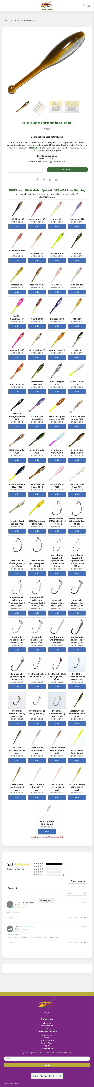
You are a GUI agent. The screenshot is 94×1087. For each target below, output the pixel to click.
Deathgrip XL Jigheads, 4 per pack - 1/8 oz (77, 640)
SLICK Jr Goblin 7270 (37, 451)
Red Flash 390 (17, 384)
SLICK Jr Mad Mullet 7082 (77, 451)
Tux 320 (77, 350)
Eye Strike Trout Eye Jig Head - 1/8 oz (37, 714)
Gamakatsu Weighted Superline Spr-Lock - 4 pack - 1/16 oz (57, 560)
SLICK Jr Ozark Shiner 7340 (37, 485)
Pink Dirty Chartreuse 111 (17, 317)
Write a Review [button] (79, 881)
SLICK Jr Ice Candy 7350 (57, 451)
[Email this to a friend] (56, 179)
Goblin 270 (77, 253)
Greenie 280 (17, 285)
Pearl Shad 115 (77, 285)
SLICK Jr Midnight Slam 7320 (17, 485)
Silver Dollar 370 (37, 350)
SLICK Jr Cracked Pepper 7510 (77, 418)
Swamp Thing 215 (57, 350)
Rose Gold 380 (17, 350)
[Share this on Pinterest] (50, 179)
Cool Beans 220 (77, 219)
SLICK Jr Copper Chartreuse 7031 (57, 418)
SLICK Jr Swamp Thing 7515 (37, 522)
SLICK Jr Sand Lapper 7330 (17, 522)
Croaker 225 (37, 253)
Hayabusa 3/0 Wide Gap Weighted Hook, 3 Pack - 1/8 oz (37, 601)
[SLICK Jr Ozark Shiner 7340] (47, 62)
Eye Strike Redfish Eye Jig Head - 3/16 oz (57, 677)
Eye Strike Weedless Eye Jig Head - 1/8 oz (57, 714)
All (11, 20)
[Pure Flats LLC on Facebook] (45, 1013)
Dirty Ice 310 (57, 253)
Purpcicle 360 (57, 319)
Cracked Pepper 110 (17, 252)
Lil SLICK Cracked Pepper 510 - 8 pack (56, 750)
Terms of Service (47, 1040)
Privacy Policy (47, 1043)
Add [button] (17, 226)
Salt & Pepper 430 (57, 383)
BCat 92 (57, 219)
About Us (47, 1023)
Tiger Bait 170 (37, 319)
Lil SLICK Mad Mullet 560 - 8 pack (17, 787)
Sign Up (47, 1065)
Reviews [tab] (11, 888)
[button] (82, 918)
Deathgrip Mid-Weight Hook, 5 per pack (57, 640)
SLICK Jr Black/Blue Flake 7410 (17, 416)
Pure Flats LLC (15, 1083)
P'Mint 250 (57, 285)
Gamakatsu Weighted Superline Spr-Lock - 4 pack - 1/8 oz (77, 560)
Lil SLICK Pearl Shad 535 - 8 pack (37, 787)
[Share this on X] (38, 179)
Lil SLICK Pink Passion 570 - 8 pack (57, 787)
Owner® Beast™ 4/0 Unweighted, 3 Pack (77, 521)
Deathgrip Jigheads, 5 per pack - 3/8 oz (37, 640)
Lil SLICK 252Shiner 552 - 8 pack (17, 750)
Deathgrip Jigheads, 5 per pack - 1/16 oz (57, 603)
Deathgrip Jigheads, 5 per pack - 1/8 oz (76, 603)
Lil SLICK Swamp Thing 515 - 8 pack (77, 787)
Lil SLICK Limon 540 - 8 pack (77, 752)
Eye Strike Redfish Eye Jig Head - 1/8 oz (37, 677)
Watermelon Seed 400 (37, 383)
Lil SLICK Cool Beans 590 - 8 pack (37, 750)
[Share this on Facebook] (44, 179)
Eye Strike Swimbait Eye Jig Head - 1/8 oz (77, 677)
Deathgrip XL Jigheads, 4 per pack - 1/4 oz (17, 677)
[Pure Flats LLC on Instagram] (48, 1013)
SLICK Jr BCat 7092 (77, 383)
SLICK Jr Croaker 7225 (17, 451)
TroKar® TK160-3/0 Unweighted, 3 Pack (37, 563)
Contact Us (47, 1035)
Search (47, 1028)
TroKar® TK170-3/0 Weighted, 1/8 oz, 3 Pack (17, 563)
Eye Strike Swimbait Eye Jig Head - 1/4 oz (17, 714)
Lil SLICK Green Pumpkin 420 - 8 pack (77, 714)
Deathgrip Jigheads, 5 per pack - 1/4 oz (17, 640)
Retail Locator (47, 1025)
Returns (47, 1038)
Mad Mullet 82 (37, 285)
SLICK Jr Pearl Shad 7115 (77, 485)
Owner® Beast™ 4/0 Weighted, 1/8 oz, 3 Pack (57, 521)
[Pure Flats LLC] (47, 5)
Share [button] (12, 918)
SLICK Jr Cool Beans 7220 (37, 418)
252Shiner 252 (17, 219)
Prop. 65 (47, 1045)
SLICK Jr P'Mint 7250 (57, 485)
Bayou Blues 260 (37, 219)
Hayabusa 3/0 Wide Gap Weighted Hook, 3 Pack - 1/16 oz (17, 601)
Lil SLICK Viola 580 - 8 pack (47, 822)
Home (6, 20)
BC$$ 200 (77, 319)
